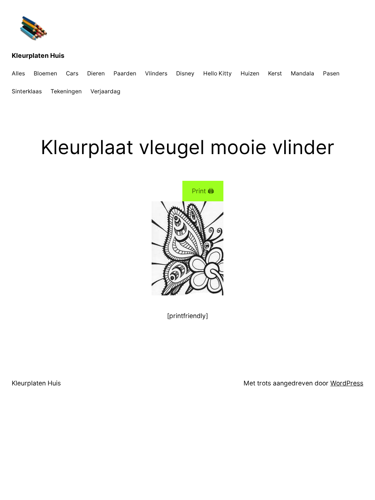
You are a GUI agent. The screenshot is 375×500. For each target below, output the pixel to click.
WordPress (346, 383)
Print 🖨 (203, 191)
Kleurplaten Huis (38, 55)
